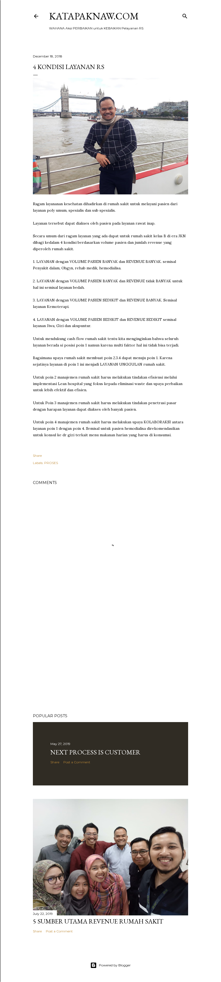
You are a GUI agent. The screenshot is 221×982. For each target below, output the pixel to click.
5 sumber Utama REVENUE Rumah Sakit (98, 921)
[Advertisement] (110, 662)
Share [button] (37, 456)
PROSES (51, 463)
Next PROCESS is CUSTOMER (95, 752)
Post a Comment (76, 762)
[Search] (185, 15)
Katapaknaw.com (94, 16)
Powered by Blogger (115, 965)
